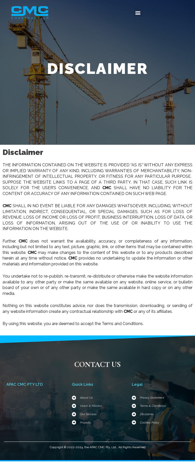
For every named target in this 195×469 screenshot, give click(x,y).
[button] (138, 13)
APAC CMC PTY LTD (24, 384)
